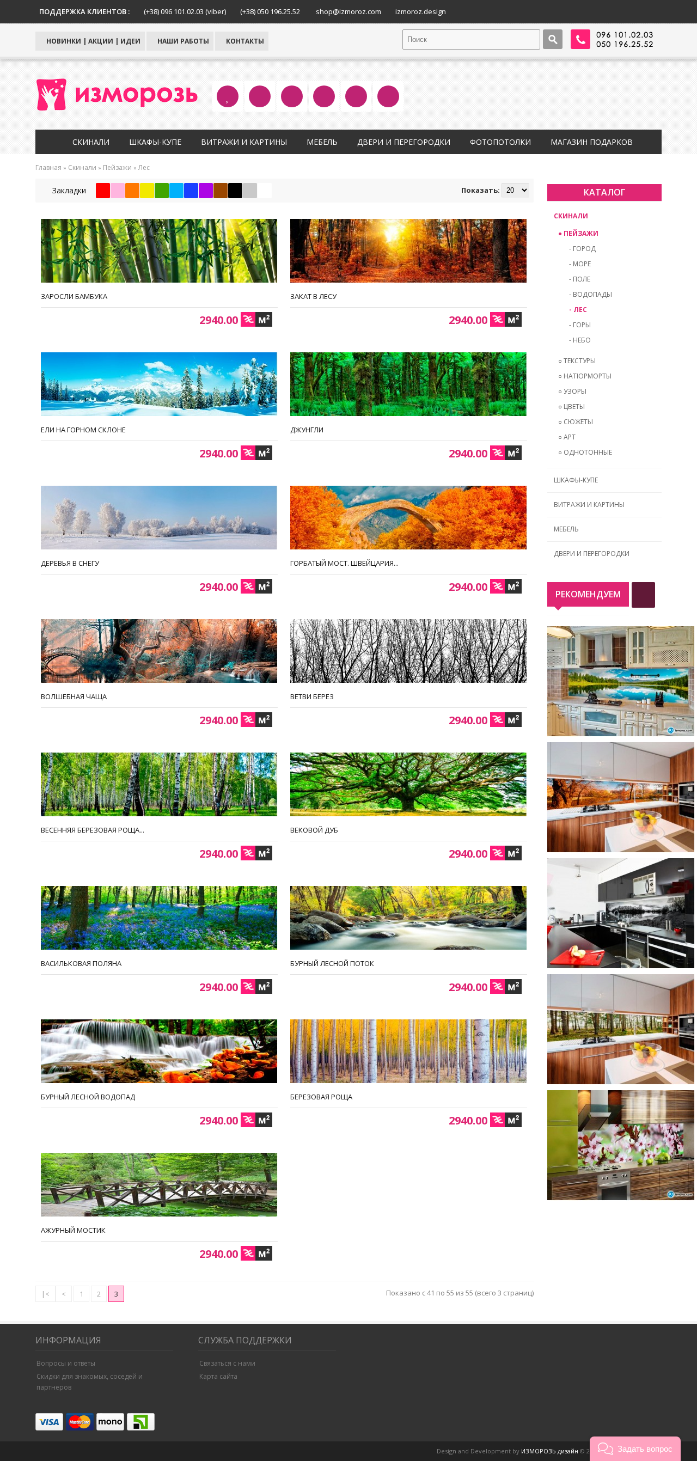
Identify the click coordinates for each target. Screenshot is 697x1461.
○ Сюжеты (575, 421)
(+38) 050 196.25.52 (270, 11)
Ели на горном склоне (83, 430)
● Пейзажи (578, 233)
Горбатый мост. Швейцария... (344, 563)
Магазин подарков (592, 142)
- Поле (579, 279)
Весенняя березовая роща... (92, 830)
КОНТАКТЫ (244, 41)
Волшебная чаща (74, 696)
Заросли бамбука (74, 296)
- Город (582, 248)
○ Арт (567, 437)
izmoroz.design (420, 11)
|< (45, 1294)
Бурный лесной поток (332, 963)
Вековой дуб (314, 830)
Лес (144, 167)
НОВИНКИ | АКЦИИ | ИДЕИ (92, 41)
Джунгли (306, 430)
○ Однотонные (585, 452)
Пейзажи (117, 167)
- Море (580, 263)
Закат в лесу (313, 296)
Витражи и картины (244, 142)
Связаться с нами (227, 1363)
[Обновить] (643, 595)
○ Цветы (571, 406)
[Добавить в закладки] (265, 271)
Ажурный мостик (73, 1230)
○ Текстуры (577, 360)
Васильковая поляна (81, 963)
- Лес (578, 309)
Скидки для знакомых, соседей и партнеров (89, 1382)
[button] (635, 1448)
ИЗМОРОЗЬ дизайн (549, 1451)
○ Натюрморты (585, 376)
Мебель (322, 142)
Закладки (68, 190)
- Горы (580, 324)
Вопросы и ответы (65, 1363)
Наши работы (182, 41)
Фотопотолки (500, 142)
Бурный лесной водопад (88, 1097)
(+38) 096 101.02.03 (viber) (185, 11)
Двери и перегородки (403, 142)
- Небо (580, 340)
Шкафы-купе (155, 142)
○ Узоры (572, 391)
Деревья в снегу (70, 563)
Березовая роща (321, 1097)
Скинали (90, 142)
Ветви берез (312, 696)
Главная (48, 167)
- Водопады (590, 294)
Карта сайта (218, 1376)
